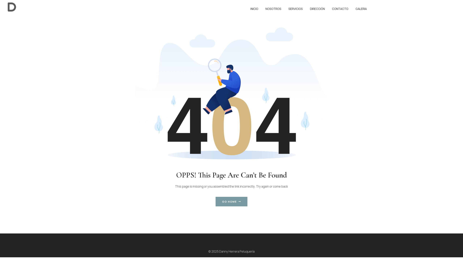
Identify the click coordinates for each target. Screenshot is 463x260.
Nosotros (273, 9)
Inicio (254, 9)
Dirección (317, 9)
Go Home (229, 201)
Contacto (340, 9)
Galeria (361, 9)
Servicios (295, 9)
